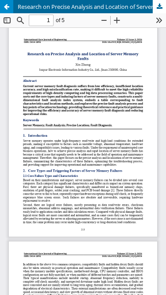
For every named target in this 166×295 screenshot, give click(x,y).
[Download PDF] (159, 6)
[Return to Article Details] (6, 6)
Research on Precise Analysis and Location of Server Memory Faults (92, 7)
